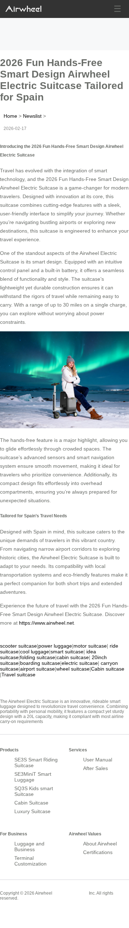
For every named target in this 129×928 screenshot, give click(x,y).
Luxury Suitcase (32, 811)
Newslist (32, 116)
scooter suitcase (18, 646)
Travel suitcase (18, 674)
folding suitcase (37, 657)
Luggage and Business (29, 846)
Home (10, 116)
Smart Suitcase (70, 893)
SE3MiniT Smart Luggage (32, 777)
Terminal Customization (30, 861)
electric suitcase (80, 663)
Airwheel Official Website (28, 914)
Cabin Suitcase (31, 803)
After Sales (95, 768)
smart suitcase (67, 651)
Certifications (98, 852)
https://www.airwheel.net (46, 623)
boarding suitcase (40, 663)
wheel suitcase (73, 669)
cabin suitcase (73, 657)
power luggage (55, 646)
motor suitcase (90, 646)
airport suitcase (37, 669)
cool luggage (34, 651)
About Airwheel (100, 844)
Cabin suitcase (107, 669)
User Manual (97, 760)
